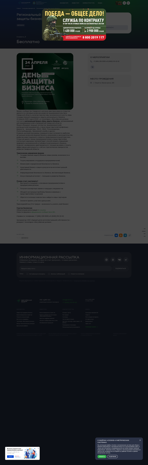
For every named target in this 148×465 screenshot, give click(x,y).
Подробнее (112, 456)
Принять (102, 456)
